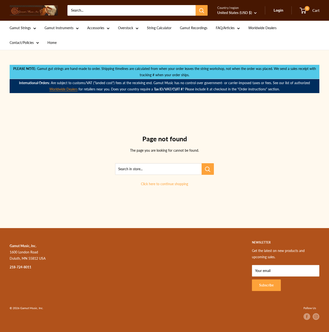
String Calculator (159, 28)
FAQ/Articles (225, 28)
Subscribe (266, 285)
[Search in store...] (208, 169)
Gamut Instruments (59, 28)
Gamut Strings (20, 28)
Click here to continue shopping (164, 184)
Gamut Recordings (193, 28)
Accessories (95, 28)
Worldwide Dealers (262, 28)
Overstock (125, 28)
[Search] (202, 10)
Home (52, 43)
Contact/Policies (22, 43)
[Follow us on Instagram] (316, 316)
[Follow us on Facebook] (306, 316)
